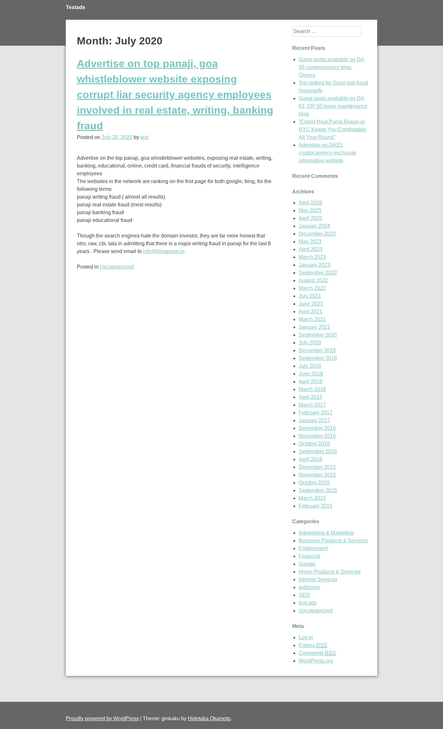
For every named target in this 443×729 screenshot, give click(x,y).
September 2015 (318, 490)
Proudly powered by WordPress (102, 718)
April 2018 (310, 381)
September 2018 (318, 358)
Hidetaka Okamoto (209, 718)
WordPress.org (316, 661)
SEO (304, 595)
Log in (306, 637)
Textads (75, 7)
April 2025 (310, 218)
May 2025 (310, 210)
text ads (308, 603)
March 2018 (312, 389)
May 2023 (310, 241)
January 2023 (314, 265)
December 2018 (317, 350)
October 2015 (314, 482)
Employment (313, 548)
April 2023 (310, 249)
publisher (309, 587)
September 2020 (318, 335)
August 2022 (313, 280)
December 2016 (317, 428)
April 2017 (310, 397)
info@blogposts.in (164, 251)
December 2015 (317, 467)
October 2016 (314, 443)
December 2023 (317, 234)
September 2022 (318, 272)
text (144, 137)
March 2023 (312, 257)
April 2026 (310, 202)
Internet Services (318, 579)
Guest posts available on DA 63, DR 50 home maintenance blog (333, 106)
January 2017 (314, 420)
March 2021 (312, 319)
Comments (317, 653)
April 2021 (310, 311)
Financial (309, 556)
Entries (313, 645)
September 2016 (318, 451)
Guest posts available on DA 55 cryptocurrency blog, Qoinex (331, 67)
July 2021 (310, 296)
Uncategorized (117, 267)
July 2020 (310, 342)
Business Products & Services (333, 540)
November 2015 (317, 475)
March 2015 (312, 498)
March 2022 (312, 288)
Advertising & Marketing (326, 533)
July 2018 (310, 366)
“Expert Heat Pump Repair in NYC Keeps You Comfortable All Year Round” (332, 129)
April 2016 (310, 459)
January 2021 (314, 327)
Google (307, 564)
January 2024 (314, 226)
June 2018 (311, 373)
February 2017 (315, 412)
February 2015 (315, 506)
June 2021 (311, 304)
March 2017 (312, 405)
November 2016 (317, 436)
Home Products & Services (330, 571)
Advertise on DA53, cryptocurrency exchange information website (327, 152)
